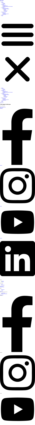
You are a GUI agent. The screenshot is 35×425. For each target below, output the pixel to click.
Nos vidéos (4, 89)
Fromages (2, 97)
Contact (2, 15)
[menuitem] (2, 281)
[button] (17, 52)
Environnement (5, 10)
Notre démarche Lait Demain (6, 94)
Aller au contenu (2, 0)
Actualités (2, 2)
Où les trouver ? (4, 14)
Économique (5, 11)
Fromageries (2, 4)
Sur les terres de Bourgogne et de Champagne (8, 6)
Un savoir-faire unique (5, 5)
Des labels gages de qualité (6, 99)
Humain (5, 9)
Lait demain (2, 7)
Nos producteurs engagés (5, 8)
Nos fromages (4, 12)
